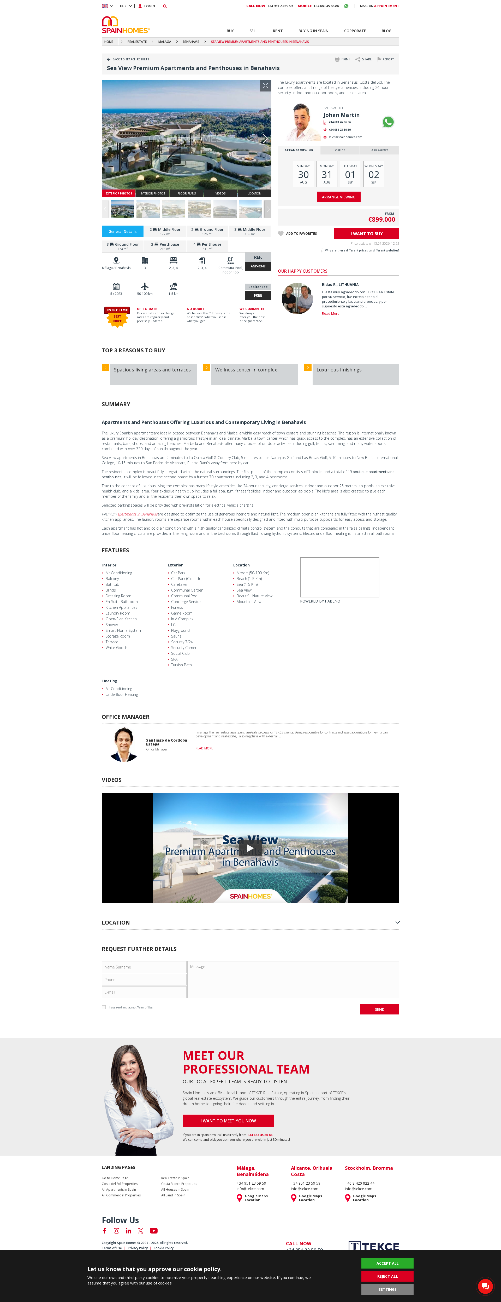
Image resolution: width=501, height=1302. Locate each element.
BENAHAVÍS (191, 41)
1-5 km (173, 293)
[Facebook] (104, 1231)
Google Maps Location (256, 1198)
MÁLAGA (164, 41)
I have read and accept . (130, 1007)
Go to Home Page (115, 1178)
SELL (253, 30)
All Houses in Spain (175, 1190)
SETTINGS (388, 1289)
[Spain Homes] (124, 24)
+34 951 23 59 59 (340, 129)
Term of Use (144, 1007)
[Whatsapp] (388, 122)
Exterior (175, 565)
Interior (109, 565)
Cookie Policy (164, 1248)
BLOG (386, 30)
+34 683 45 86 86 (340, 122)
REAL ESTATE (137, 41)
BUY (230, 30)
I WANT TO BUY (367, 234)
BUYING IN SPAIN (314, 30)
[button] (268, 209)
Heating (109, 680)
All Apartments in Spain (119, 1190)
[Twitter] (140, 1231)
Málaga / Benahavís (116, 268)
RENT (278, 30)
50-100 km (145, 293)
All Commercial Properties (121, 1195)
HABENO (332, 601)
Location (241, 565)
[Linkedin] (128, 1231)
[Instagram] (116, 1231)
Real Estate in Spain (175, 1178)
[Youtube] (154, 1231)
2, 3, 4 (173, 268)
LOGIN (149, 6)
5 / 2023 (116, 293)
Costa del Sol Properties (120, 1184)
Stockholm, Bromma (369, 1168)
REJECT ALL (387, 1276)
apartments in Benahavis (137, 514)
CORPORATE (355, 30)
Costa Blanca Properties (179, 1184)
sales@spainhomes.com (345, 137)
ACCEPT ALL (388, 1263)
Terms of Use (112, 1248)
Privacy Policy (138, 1248)
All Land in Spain (173, 1195)
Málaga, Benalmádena (253, 1171)
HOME (108, 41)
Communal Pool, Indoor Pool (230, 270)
